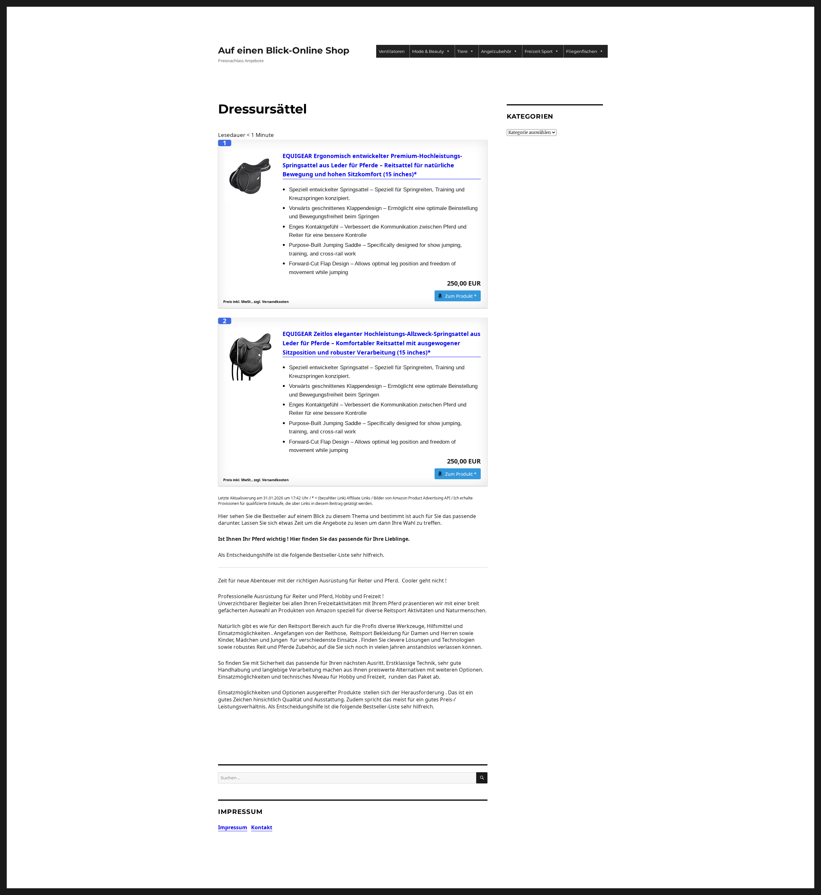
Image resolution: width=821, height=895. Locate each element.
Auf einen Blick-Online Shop (283, 50)
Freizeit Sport (539, 51)
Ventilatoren (392, 51)
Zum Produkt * (461, 296)
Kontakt (261, 827)
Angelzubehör (496, 51)
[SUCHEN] (481, 777)
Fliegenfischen (581, 51)
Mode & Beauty (428, 51)
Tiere (462, 51)
